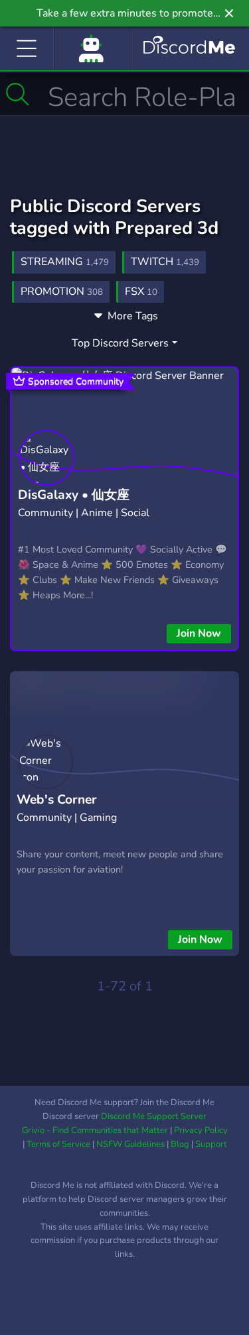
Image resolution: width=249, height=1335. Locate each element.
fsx (141, 291)
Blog (180, 1144)
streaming (65, 261)
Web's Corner (57, 799)
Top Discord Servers (120, 343)
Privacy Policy (201, 1130)
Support (211, 1144)
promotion (62, 291)
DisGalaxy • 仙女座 (73, 495)
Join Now (199, 633)
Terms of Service (58, 1144)
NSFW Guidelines (130, 1144)
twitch (165, 261)
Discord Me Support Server (154, 1116)
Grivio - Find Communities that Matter (95, 1130)
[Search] (17, 94)
